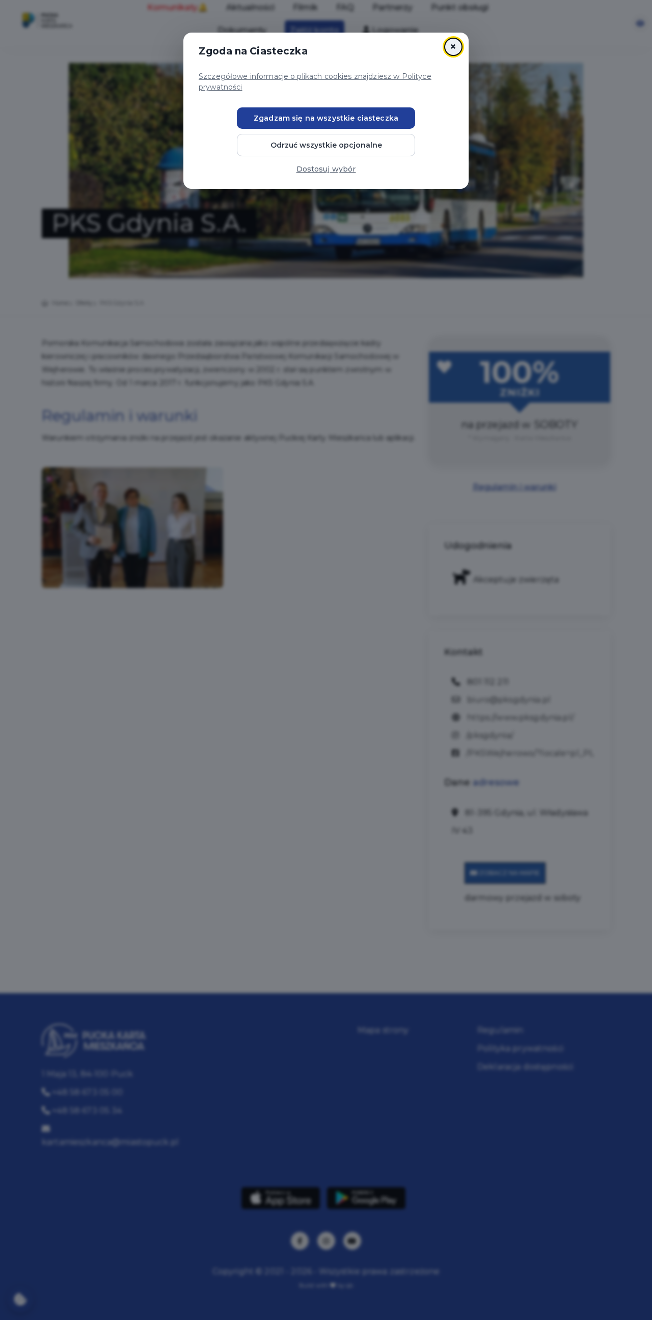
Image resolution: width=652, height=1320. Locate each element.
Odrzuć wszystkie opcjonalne (326, 145)
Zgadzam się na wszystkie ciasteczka (326, 118)
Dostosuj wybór (326, 169)
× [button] (453, 46)
